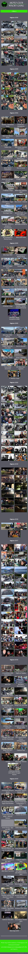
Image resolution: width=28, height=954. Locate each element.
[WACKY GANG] (14, 6)
